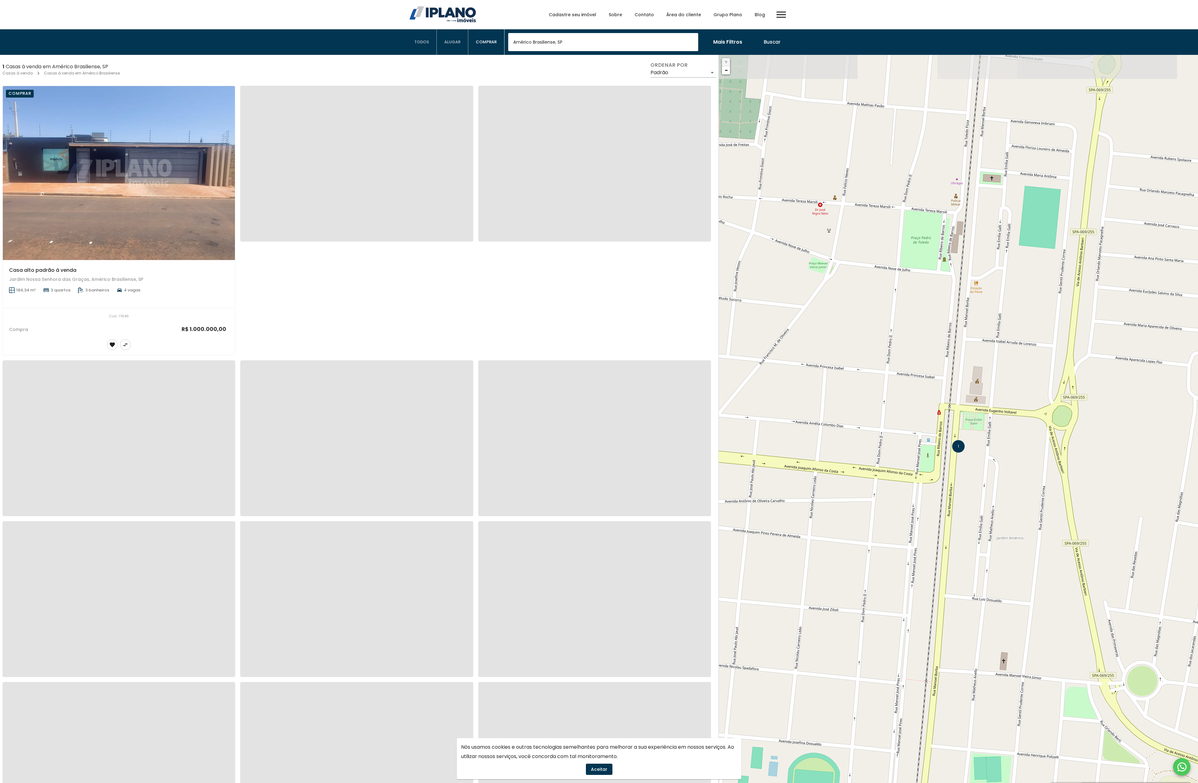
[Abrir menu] (781, 15)
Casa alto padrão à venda (42, 270)
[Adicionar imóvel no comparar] (125, 344)
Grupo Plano (727, 15)
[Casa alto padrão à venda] (119, 173)
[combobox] (603, 42)
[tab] (422, 42)
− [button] (726, 70)
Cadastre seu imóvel (572, 15)
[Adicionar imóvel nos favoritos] (112, 344)
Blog (760, 15)
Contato (644, 15)
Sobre (615, 15)
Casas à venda (17, 73)
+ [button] (726, 62)
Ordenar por (669, 65)
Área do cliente (683, 15)
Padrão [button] (659, 72)
